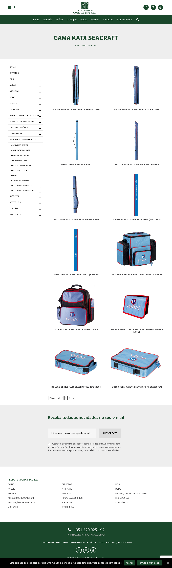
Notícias (59, 19)
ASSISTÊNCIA (15, 214)
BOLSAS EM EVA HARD (19, 170)
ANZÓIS (13, 85)
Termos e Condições (50, 542)
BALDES (14, 175)
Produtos (95, 19)
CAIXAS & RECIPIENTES (20, 180)
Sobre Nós (47, 19)
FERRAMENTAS (16, 133)
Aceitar (129, 562)
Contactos (108, 19)
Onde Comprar (125, 19)
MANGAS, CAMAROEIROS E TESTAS (24, 115)
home (36, 19)
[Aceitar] (167, 563)
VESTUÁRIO (14, 208)
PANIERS (13, 103)
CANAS (12, 67)
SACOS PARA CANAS (19, 160)
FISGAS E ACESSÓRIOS (19, 127)
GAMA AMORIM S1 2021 (20, 145)
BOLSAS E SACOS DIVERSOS (22, 165)
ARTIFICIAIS (14, 91)
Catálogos (72, 19)
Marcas (83, 19)
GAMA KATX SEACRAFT (20, 150)
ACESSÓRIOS (15, 202)
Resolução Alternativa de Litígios (79, 542)
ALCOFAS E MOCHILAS (20, 155)
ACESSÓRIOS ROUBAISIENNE (22, 121)
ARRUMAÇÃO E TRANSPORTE (23, 139)
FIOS (12, 79)
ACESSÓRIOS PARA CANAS (21, 185)
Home (77, 45)
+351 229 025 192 (89, 529)
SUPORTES (14, 196)
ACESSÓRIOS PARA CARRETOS (23, 190)
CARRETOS (14, 73)
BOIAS (12, 97)
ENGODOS (14, 109)
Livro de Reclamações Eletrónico (115, 542)
